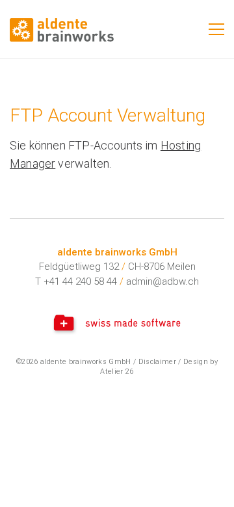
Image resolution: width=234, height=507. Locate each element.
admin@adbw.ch (162, 281)
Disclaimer (157, 362)
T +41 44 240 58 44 (76, 281)
